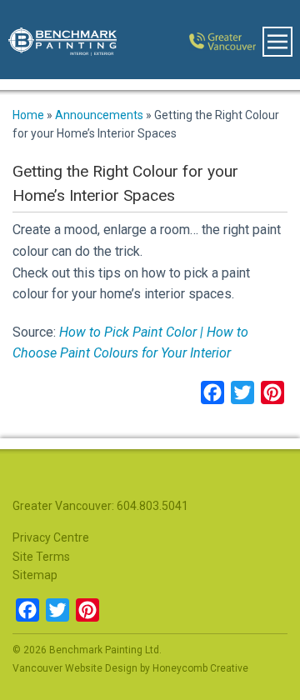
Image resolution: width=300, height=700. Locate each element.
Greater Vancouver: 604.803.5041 (100, 505)
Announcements (99, 115)
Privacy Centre (50, 537)
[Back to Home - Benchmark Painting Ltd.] (54, 39)
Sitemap (35, 575)
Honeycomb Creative (200, 668)
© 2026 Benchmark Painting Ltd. (87, 650)
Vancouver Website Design (75, 668)
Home (28, 115)
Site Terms (41, 556)
